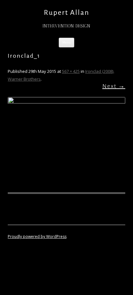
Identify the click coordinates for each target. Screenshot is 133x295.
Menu (66, 42)
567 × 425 (71, 71)
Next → (113, 86)
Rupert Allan (66, 12)
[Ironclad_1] (66, 141)
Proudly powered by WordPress (37, 236)
